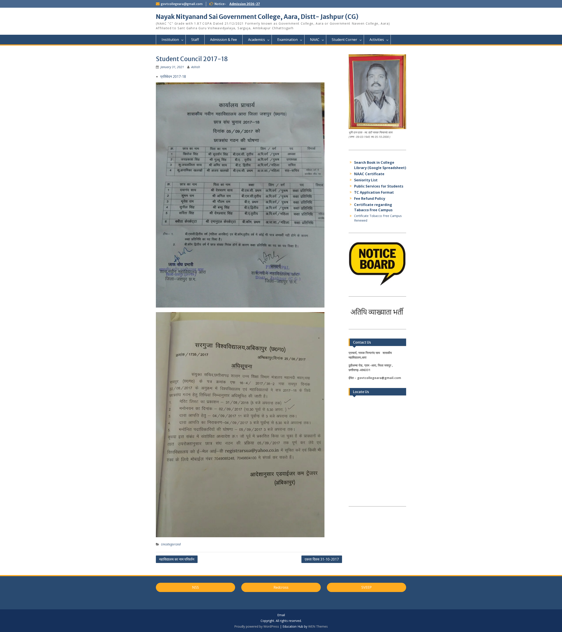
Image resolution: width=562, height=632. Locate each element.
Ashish (195, 67)
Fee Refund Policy (369, 198)
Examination (287, 39)
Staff (195, 39)
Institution (170, 39)
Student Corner (344, 39)
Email (281, 615)
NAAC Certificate (369, 173)
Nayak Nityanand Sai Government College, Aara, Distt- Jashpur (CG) (257, 17)
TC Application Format (374, 192)
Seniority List (366, 180)
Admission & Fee (223, 39)
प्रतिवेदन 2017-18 (173, 76)
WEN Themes (318, 626)
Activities (376, 39)
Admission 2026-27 (244, 4)
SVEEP (366, 587)
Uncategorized (171, 544)
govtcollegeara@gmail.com (182, 4)
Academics (256, 39)
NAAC (314, 39)
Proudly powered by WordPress (256, 626)
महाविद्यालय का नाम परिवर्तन (176, 559)
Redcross (281, 587)
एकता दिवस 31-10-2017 (322, 559)
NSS (195, 587)
